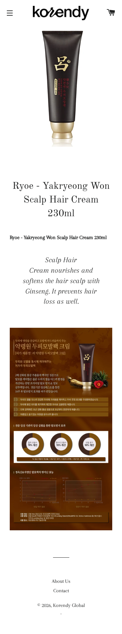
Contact (61, 591)
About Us (61, 581)
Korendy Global (69, 605)
